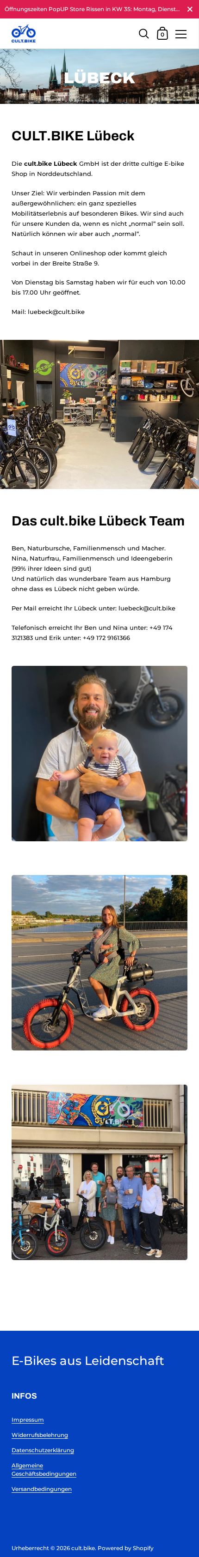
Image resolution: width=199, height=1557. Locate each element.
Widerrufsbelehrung (40, 1434)
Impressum (28, 1419)
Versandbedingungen (42, 1488)
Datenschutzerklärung (43, 1450)
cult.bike (83, 1548)
